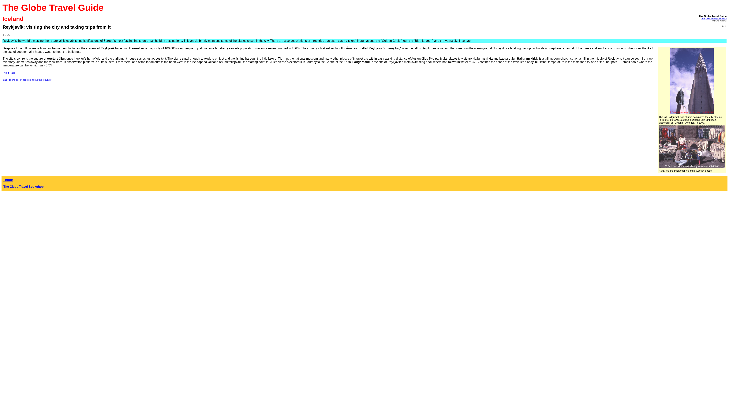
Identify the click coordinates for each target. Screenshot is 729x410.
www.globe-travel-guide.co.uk (714, 19)
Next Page (9, 72)
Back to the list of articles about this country (27, 79)
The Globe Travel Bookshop (23, 186)
